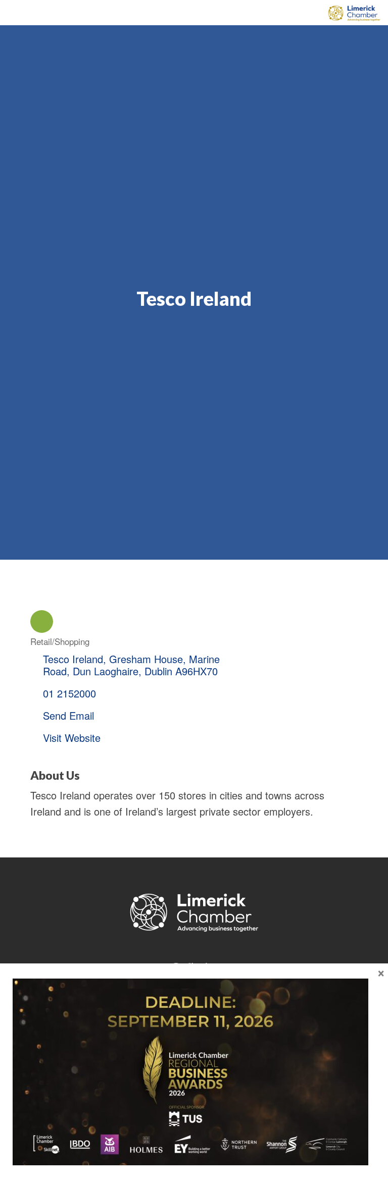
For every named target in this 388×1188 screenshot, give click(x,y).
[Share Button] (41, 621)
